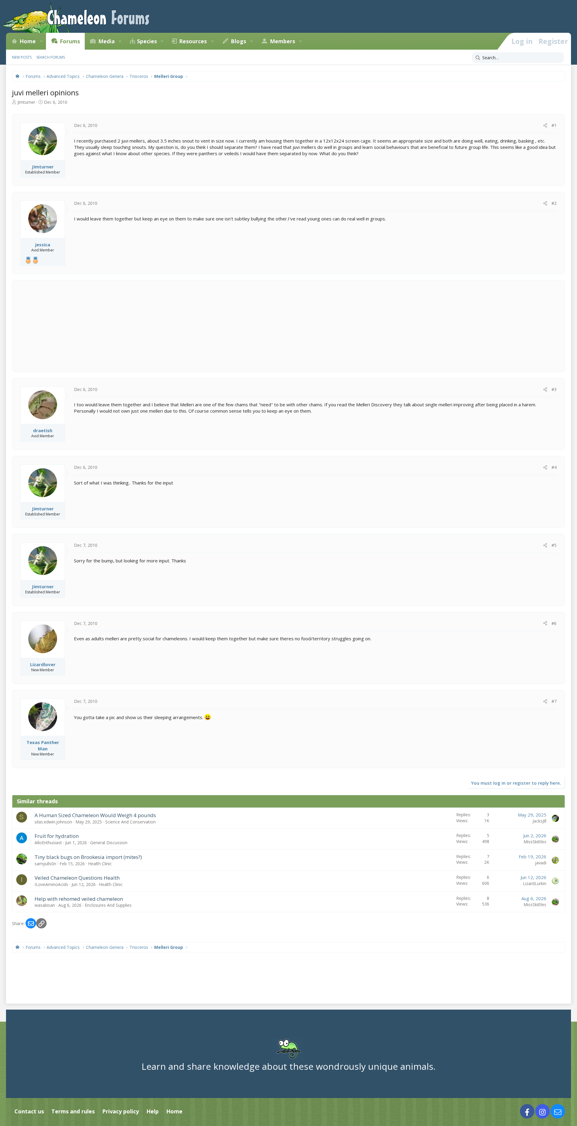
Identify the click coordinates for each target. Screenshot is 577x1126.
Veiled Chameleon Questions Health (77, 877)
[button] (41, 41)
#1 (554, 125)
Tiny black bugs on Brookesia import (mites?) (88, 857)
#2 (554, 203)
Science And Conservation (130, 822)
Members (282, 41)
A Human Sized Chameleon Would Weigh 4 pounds (95, 815)
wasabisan (45, 905)
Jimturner (26, 102)
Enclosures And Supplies (108, 905)
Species (147, 41)
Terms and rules (73, 1111)
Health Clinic (100, 863)
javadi (540, 863)
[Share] (545, 125)
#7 (554, 701)
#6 (554, 623)
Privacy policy (120, 1111)
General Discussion (108, 842)
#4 (554, 467)
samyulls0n (45, 863)
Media (106, 41)
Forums (70, 41)
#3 (554, 389)
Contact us (29, 1111)
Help (152, 1111)
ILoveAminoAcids (51, 884)
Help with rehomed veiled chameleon (79, 898)
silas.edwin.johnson (53, 822)
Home (28, 41)
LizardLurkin (534, 883)
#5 (554, 545)
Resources (193, 41)
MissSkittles (535, 841)
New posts (22, 57)
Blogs (238, 41)
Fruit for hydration (57, 835)
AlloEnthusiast (48, 842)
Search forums (50, 57)
